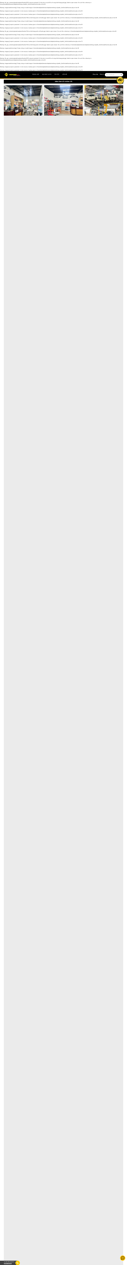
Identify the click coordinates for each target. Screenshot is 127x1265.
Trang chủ (35, 74)
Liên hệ (64, 74)
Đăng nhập (95, 74)
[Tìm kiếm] (121, 74)
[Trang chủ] (16, 75)
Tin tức (56, 74)
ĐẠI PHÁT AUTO (46, 74)
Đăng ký (102, 74)
